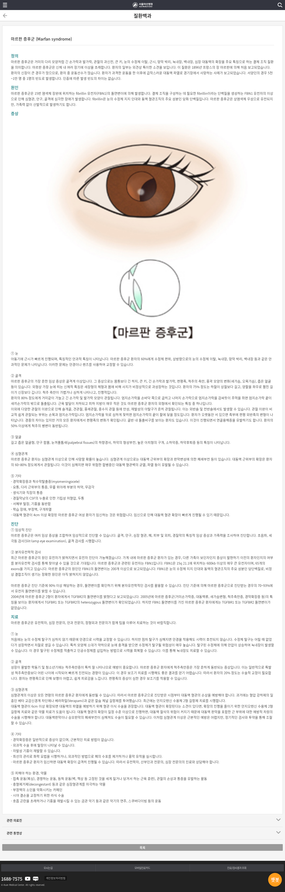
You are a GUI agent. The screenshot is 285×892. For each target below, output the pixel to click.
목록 (142, 847)
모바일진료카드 (142, 868)
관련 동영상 (14, 833)
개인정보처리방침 (55, 878)
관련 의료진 (14, 820)
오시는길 (48, 868)
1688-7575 (11, 879)
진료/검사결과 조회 (236, 868)
